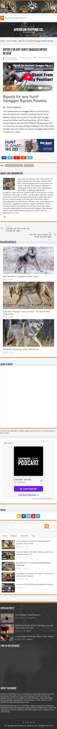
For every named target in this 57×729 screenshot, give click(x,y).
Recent (4, 536)
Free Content (12, 41)
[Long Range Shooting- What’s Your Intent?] (7, 638)
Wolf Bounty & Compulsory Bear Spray (20, 276)
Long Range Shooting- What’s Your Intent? (34, 636)
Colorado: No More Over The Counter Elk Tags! (17, 229)
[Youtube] (33, 516)
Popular (14, 536)
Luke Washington (11, 58)
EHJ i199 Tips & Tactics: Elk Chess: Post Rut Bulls (40, 235)
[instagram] (38, 516)
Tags (33, 536)
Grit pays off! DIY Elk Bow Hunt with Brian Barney (34, 584)
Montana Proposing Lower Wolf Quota (20, 349)
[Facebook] (24, 516)
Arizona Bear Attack (14, 165)
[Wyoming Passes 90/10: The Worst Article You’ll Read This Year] (7, 628)
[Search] (46, 526)
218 (30, 631)
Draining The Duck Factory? (15, 18)
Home (2, 41)
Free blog (29, 165)
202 (31, 639)
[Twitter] (28, 516)
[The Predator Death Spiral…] (7, 618)
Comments (24, 536)
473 (33, 618)
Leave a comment (11, 59)
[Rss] (19, 516)
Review (48, 58)
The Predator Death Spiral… (28, 615)
